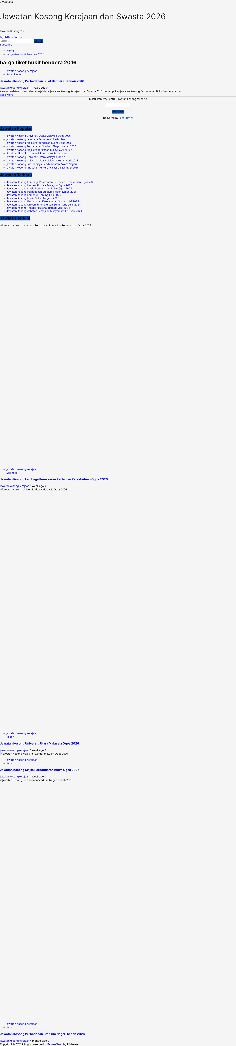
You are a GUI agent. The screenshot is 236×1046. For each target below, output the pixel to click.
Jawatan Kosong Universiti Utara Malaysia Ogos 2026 (39, 185)
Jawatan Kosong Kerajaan (21, 71)
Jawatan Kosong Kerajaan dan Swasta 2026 (83, 16)
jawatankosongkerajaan (15, 87)
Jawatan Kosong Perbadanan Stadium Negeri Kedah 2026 (41, 191)
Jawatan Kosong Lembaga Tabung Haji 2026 (33, 194)
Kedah (10, 737)
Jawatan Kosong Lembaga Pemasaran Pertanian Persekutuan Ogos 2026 (50, 182)
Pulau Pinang (14, 74)
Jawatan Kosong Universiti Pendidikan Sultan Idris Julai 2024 (43, 204)
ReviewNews (55, 1044)
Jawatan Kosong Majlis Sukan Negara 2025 (32, 198)
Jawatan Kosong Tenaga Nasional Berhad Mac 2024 (38, 207)
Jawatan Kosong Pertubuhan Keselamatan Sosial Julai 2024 (42, 201)
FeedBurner (126, 118)
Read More (6, 94)
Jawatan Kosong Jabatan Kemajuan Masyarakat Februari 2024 (44, 211)
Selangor (11, 473)
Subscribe (6, 44)
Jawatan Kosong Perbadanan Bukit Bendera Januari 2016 (42, 81)
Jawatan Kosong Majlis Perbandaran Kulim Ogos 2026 (39, 188)
